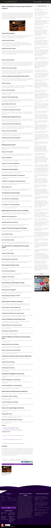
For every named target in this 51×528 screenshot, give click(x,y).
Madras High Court (12, 512)
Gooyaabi (14, 526)
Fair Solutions (18, 459)
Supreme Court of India (4, 513)
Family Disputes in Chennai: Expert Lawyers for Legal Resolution (13, 443)
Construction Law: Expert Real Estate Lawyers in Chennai (12, 439)
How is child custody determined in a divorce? (11, 427)
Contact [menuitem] (48, 1)
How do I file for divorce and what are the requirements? (13, 430)
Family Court (24, 459)
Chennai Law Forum (12, 519)
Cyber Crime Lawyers (4, 519)
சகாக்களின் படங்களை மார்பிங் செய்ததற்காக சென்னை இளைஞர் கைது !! (13, 435)
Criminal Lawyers (3, 516)
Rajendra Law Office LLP (11, 515)
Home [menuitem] (35, 1)
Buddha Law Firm (11, 516)
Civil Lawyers (11, 517)
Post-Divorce (4, 460)
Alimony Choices (5, 459)
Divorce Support (12, 459)
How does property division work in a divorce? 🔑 (11, 428)
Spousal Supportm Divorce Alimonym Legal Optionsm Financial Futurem (20, 460)
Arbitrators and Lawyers (11, 521)
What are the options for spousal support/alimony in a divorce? (6, 474)
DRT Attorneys (3, 517)
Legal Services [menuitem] (39, 1)
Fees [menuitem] (44, 1)
